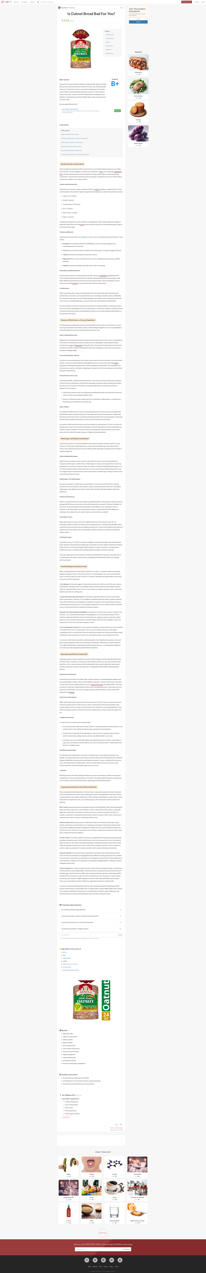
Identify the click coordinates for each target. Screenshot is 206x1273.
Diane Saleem (119, 1128)
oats (101, 171)
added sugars (67, 958)
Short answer (110, 34)
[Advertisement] (89, 1140)
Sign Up (197, 2)
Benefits (109, 49)
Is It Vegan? (24, 2)
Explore (32, 2)
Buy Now (117, 110)
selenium (72, 692)
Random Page (187, 2)
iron (71, 345)
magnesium (78, 345)
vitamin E (75, 283)
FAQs (108, 42)
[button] (91, 910)
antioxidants (103, 275)
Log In (203, 2)
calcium (116, 363)
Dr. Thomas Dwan (71, 7)
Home (89, 1266)
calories (97, 189)
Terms (116, 1266)
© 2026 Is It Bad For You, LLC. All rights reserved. (103, 1271)
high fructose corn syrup (70, 964)
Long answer (110, 38)
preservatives (67, 967)
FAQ (100, 1266)
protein (82, 224)
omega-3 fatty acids (97, 684)
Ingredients (110, 46)
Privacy (111, 1266)
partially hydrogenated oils (71, 970)
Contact (105, 1266)
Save (122, 7)
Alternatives (110, 53)
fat (67, 873)
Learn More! (66, 1117)
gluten (65, 952)
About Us (16, 2)
